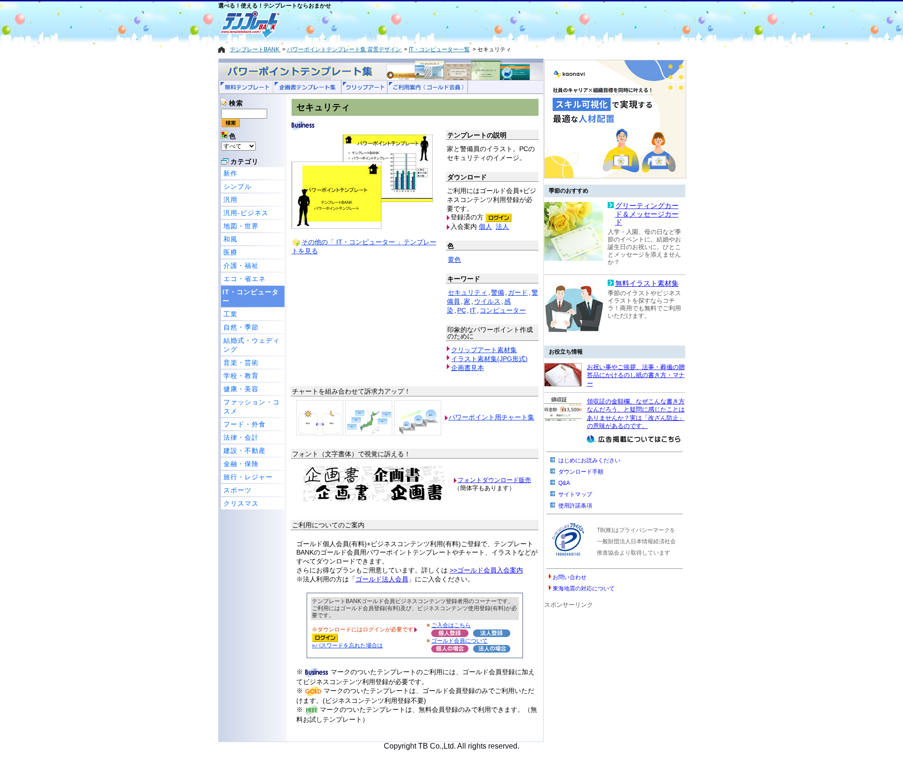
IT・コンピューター (250, 296)
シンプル (237, 186)
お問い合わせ (569, 577)
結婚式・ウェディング (251, 345)
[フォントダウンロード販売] (373, 499)
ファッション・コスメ (251, 406)
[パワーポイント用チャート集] (319, 417)
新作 (230, 173)
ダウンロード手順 (580, 471)
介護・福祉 (241, 265)
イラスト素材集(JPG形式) (489, 359)
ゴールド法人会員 (382, 579)
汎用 (230, 199)
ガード (518, 292)
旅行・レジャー (248, 477)
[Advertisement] (418, 24)
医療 (230, 252)
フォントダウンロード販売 (494, 480)
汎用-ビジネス (246, 213)
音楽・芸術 (241, 362)
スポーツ (237, 490)
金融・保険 (241, 464)
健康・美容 (241, 389)
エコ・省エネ (244, 278)
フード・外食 (244, 424)
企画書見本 (467, 367)
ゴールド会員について (459, 640)
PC (461, 310)
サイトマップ (575, 494)
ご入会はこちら (451, 625)
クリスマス (241, 503)
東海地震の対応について (584, 588)
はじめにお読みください (589, 460)
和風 (230, 239)
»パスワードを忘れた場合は (347, 645)
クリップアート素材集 (484, 350)
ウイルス (487, 301)
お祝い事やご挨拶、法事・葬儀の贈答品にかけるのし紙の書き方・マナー (636, 375)
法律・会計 (241, 437)
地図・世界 (241, 226)
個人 (485, 226)
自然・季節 (241, 327)
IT (473, 310)
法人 (502, 226)
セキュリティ (467, 292)
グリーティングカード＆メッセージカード (647, 214)
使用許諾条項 (575, 505)
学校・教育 (241, 375)
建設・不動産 (244, 450)
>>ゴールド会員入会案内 (486, 570)
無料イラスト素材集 (647, 283)
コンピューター (503, 310)
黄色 (454, 259)
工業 (230, 314)
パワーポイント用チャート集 (491, 417)
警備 (497, 292)
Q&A (564, 483)
